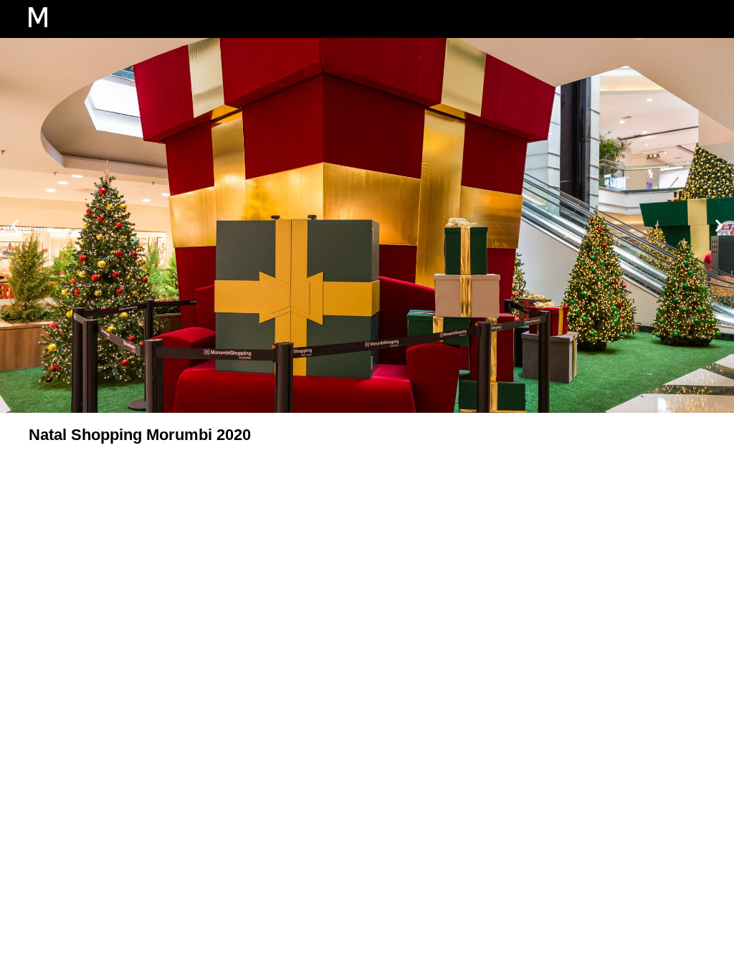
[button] (645, 19)
